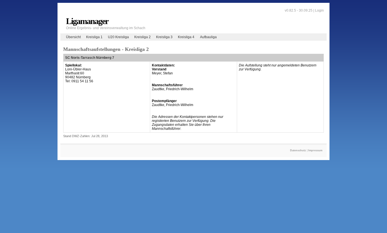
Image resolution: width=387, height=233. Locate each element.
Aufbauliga (208, 37)
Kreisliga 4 (186, 37)
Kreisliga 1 (94, 37)
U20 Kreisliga (118, 37)
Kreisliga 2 (142, 37)
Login (319, 10)
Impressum (315, 150)
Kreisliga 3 (164, 37)
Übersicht (73, 37)
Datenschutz (298, 150)
